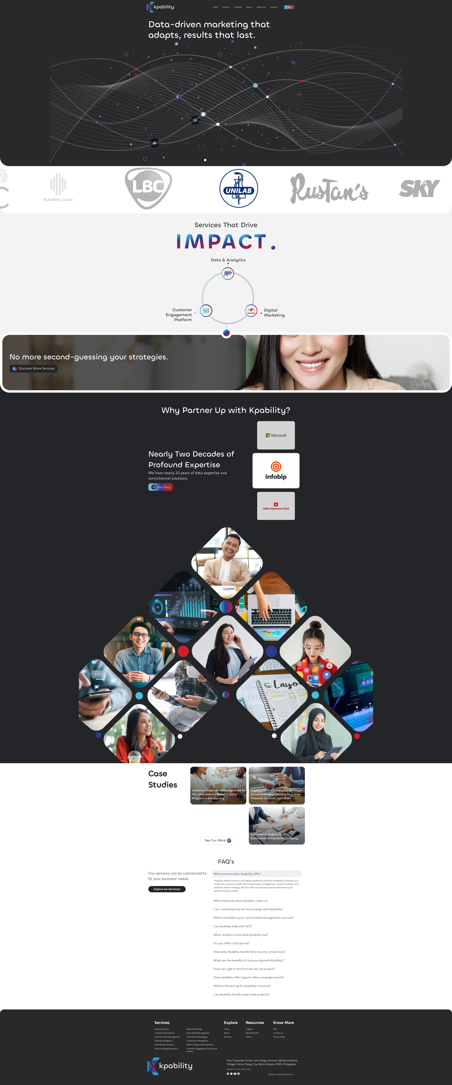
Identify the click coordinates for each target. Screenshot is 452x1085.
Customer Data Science (165, 1033)
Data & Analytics (162, 1029)
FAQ (275, 1029)
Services (226, 7)
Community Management (197, 1041)
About (249, 7)
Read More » (239, 801)
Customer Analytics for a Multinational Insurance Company (274, 836)
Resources (261, 7)
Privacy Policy (279, 1037)
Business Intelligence (163, 1041)
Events (249, 1037)
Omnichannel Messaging (196, 1037)
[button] (33, 369)
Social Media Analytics (164, 1044)
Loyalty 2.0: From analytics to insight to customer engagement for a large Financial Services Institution (277, 794)
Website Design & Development (199, 1044)
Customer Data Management (167, 1037)
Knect (215, 7)
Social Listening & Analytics (166, 1048)
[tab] (257, 873)
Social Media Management (197, 1033)
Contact (273, 7)
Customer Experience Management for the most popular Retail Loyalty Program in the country (219, 794)
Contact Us (278, 1033)
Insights (249, 1029)
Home (226, 1029)
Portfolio (238, 7)
